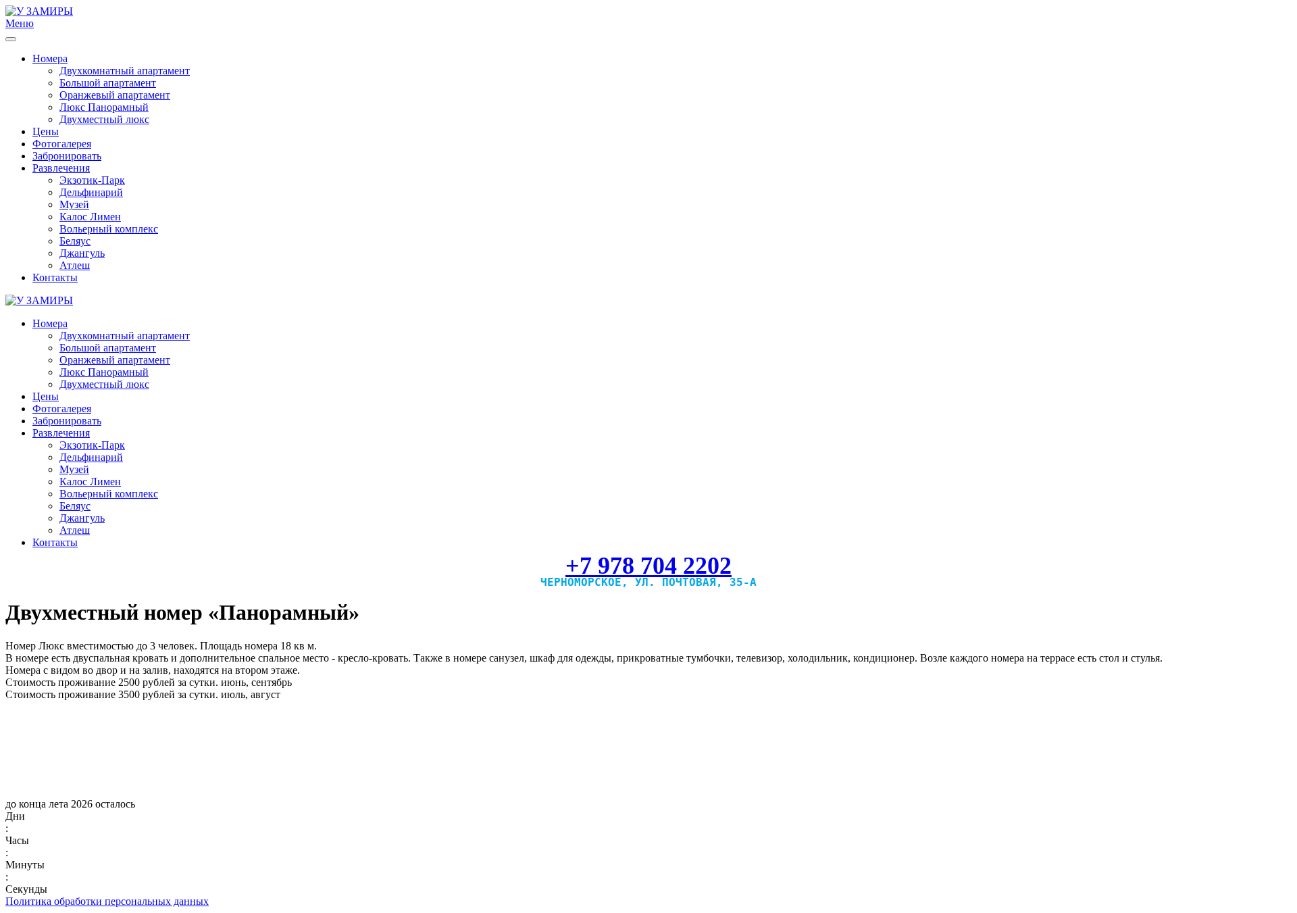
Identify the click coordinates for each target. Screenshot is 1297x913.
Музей (74, 204)
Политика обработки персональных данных (107, 901)
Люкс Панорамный (104, 107)
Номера (50, 58)
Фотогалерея (61, 143)
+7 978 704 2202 (648, 565)
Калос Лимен (90, 216)
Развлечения (61, 168)
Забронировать (66, 156)
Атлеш (74, 265)
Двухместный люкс (104, 119)
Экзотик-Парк (92, 180)
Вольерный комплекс (108, 229)
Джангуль (82, 253)
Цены (45, 131)
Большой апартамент (107, 83)
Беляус (75, 241)
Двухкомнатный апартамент (124, 70)
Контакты (55, 277)
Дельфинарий (91, 192)
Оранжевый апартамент (114, 95)
